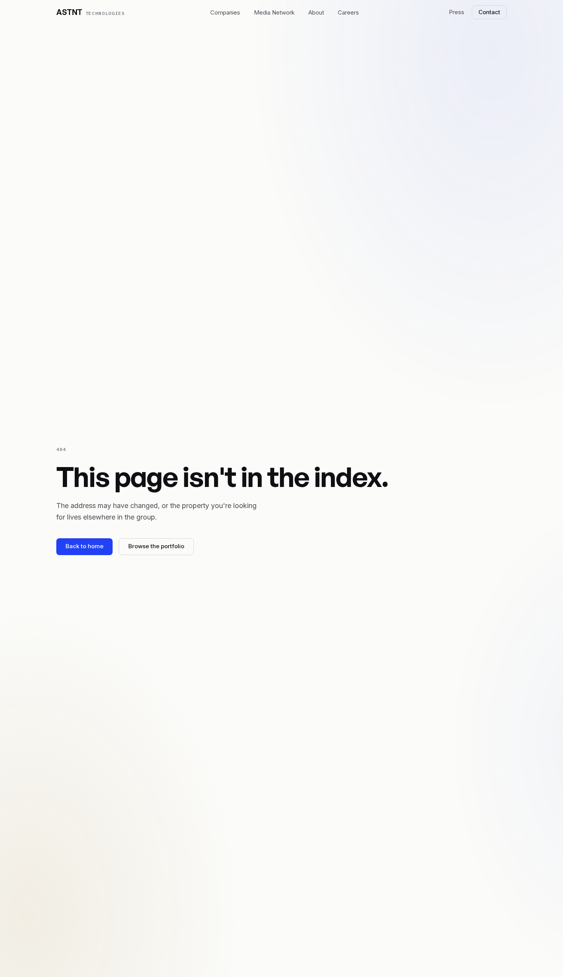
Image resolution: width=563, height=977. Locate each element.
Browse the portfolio (156, 546)
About (316, 12)
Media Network (274, 12)
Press (456, 12)
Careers (348, 12)
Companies (225, 12)
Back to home (84, 546)
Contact (489, 12)
